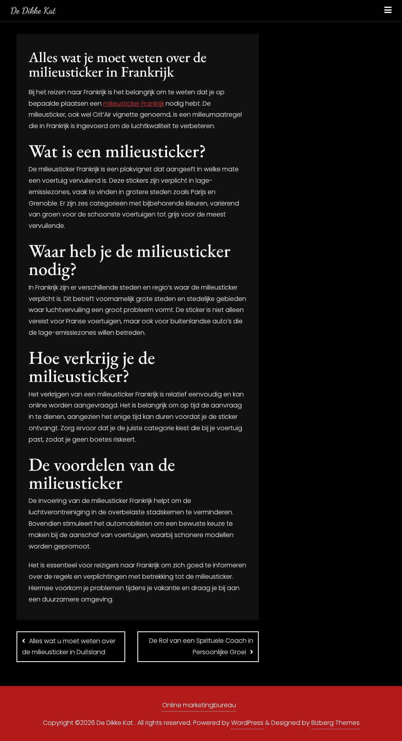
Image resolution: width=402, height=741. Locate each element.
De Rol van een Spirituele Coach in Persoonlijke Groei (201, 646)
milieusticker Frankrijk (133, 103)
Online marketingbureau (199, 705)
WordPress (247, 722)
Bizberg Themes (335, 722)
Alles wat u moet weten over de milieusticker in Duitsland (68, 646)
